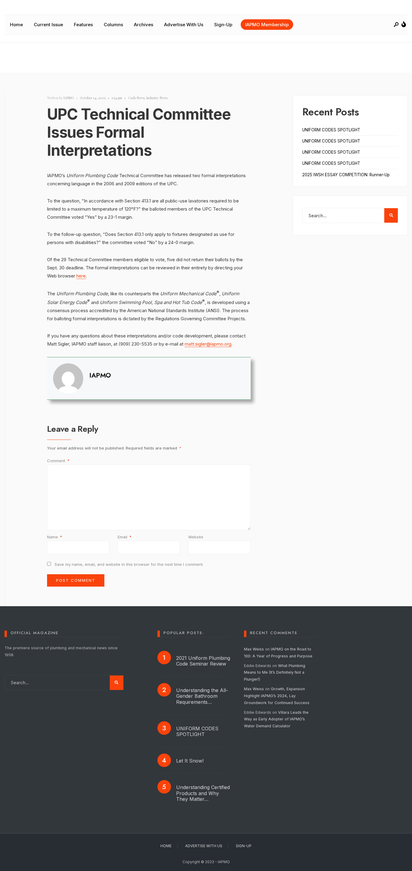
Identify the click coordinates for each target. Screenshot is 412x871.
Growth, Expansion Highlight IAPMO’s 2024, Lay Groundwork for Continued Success (276, 696)
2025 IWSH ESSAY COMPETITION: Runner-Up (346, 174)
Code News (136, 98)
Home (16, 24)
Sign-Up (223, 24)
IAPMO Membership (267, 24)
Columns (113, 24)
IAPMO (69, 98)
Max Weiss (254, 649)
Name (54, 536)
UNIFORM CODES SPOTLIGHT (331, 129)
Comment (58, 460)
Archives (143, 24)
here (81, 276)
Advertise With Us (183, 24)
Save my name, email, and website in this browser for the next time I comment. (129, 564)
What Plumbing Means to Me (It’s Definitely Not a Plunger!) (274, 672)
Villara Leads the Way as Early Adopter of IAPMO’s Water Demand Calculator (276, 719)
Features (83, 24)
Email (125, 536)
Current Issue (48, 24)
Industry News (156, 98)
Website (195, 536)
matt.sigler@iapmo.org (208, 344)
